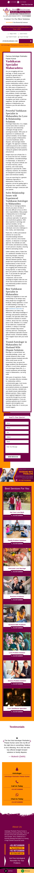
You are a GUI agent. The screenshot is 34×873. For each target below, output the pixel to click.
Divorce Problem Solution (17, 681)
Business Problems (17, 596)
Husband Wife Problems (17, 624)
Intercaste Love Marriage (17, 568)
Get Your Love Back (17, 512)
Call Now (10, 871)
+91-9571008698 (13, 1)
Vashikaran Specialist (15, 308)
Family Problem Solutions (17, 540)
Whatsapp (27, 871)
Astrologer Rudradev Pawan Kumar (17, 774)
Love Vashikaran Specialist (17, 708)
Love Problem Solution (17, 653)
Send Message (13, 457)
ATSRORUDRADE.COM (10, 41)
